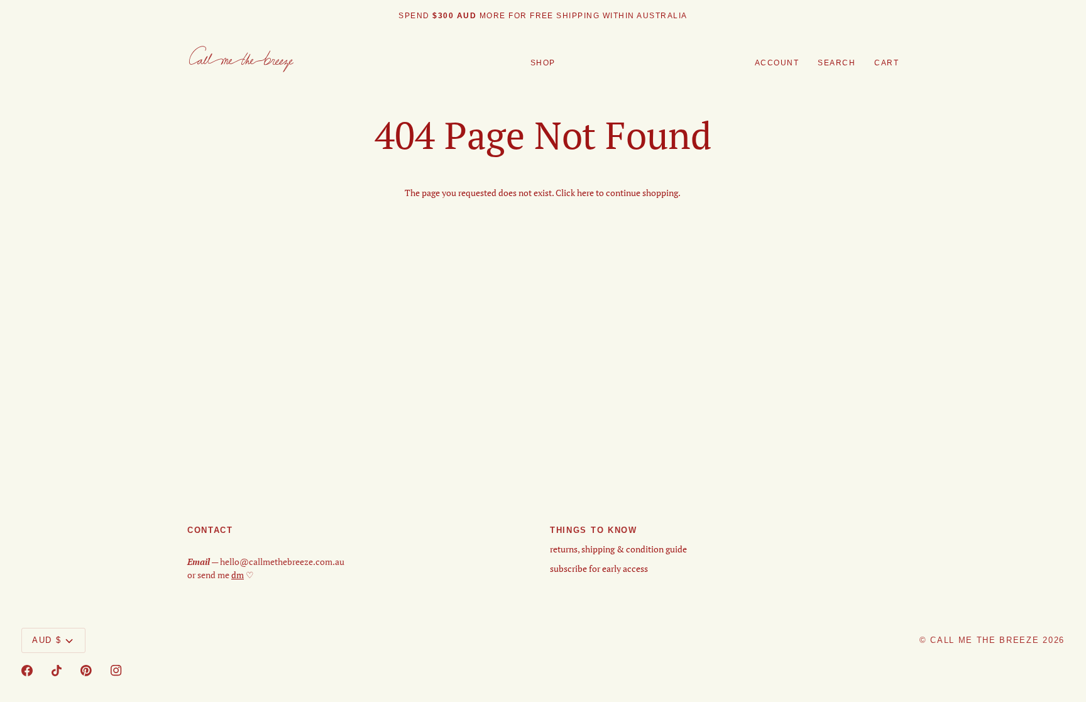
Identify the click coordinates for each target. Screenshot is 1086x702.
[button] (543, 63)
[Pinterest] (86, 670)
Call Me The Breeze (984, 640)
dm (237, 575)
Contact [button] (210, 530)
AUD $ (46, 640)
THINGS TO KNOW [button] (593, 530)
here (585, 193)
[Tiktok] (57, 670)
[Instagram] (116, 670)
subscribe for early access (599, 568)
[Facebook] (27, 670)
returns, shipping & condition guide (618, 549)
